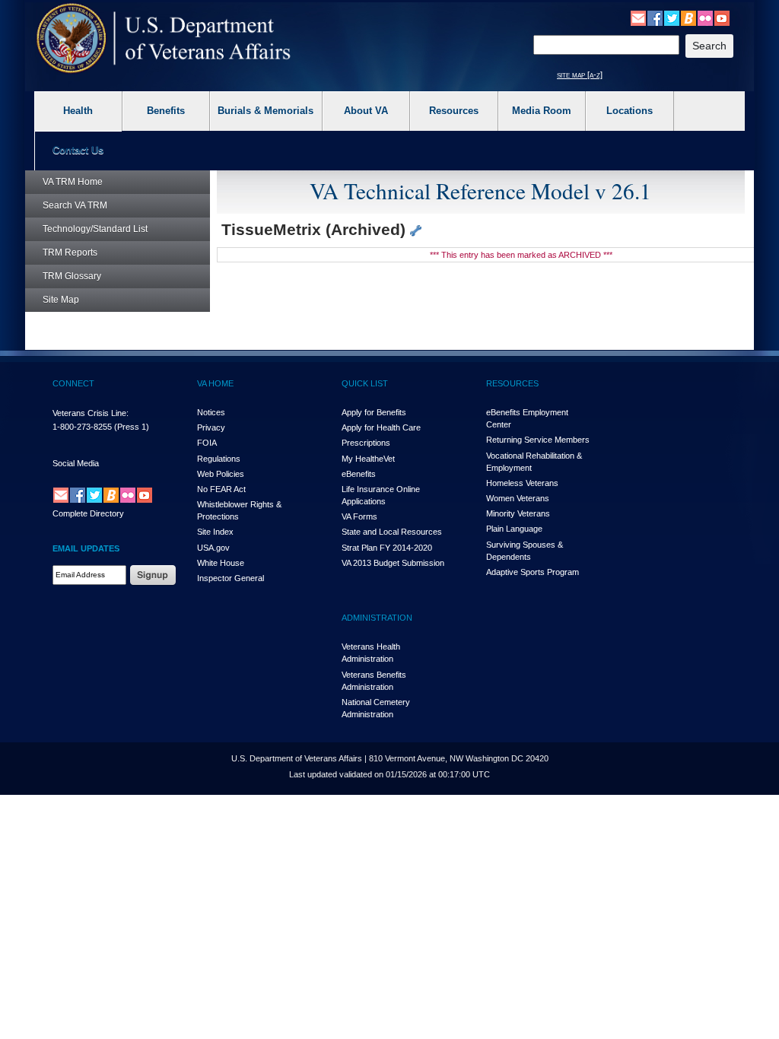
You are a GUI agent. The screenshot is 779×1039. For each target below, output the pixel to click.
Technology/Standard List (95, 229)
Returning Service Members (538, 439)
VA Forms (359, 516)
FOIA (207, 442)
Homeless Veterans (522, 483)
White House (220, 562)
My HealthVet (368, 458)
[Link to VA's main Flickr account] (705, 17)
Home (73, 181)
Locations (629, 110)
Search (75, 205)
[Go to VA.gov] (164, 38)
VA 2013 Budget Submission (393, 562)
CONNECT (73, 383)
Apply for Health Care (381, 427)
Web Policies (220, 473)
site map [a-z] (580, 74)
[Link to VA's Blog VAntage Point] (688, 17)
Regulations (218, 458)
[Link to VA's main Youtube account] (722, 17)
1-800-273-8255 (82, 426)
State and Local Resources (392, 531)
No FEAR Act (221, 489)
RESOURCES (512, 383)
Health (78, 110)
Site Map (61, 299)
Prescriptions (366, 442)
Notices (211, 412)
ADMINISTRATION (377, 617)
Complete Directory (88, 513)
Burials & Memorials (265, 110)
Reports (70, 252)
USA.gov (213, 547)
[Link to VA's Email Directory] (638, 17)
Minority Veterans (518, 513)
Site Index (215, 531)
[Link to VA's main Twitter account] (671, 17)
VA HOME (215, 383)
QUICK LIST (365, 383)
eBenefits (359, 473)
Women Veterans (517, 498)
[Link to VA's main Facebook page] (655, 17)
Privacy (211, 427)
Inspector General (230, 578)
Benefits (166, 110)
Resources (454, 110)
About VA (366, 110)
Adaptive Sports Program (532, 572)
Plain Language (514, 528)
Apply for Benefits (374, 412)
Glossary (72, 276)
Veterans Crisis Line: (90, 413)
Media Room (541, 110)
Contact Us (77, 150)
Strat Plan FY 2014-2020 (387, 547)
